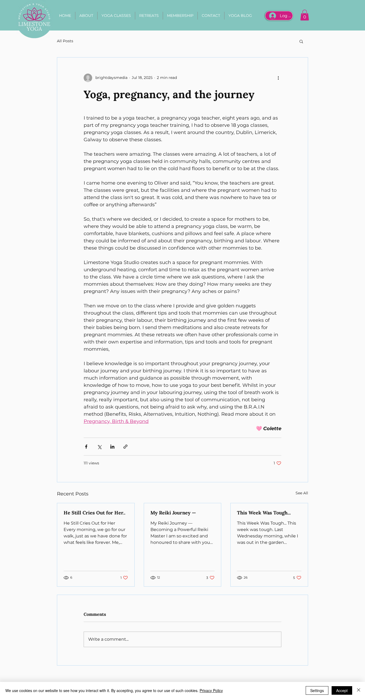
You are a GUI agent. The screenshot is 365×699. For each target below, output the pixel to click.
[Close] (358, 690)
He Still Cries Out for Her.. (94, 513)
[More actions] (278, 78)
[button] (304, 15)
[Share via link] (125, 446)
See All (302, 493)
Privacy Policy (211, 690)
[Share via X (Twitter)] (99, 446)
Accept (342, 690)
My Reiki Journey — (173, 513)
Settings (317, 690)
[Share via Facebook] (86, 446)
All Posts (65, 41)
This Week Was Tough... (264, 513)
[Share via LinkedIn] (112, 446)
